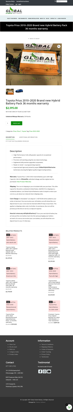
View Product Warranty (24, 181)
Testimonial (45, 357)
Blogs (47, 18)
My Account (13, 347)
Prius (14, 131)
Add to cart (16, 123)
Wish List (12, 349)
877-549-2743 (11, 366)
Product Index (13, 354)
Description (10, 137)
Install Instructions (23, 1)
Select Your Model (12, 18)
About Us (42, 18)
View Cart (12, 344)
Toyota (24, 131)
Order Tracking (46, 352)
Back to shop (34, 38)
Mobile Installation (33, 18)
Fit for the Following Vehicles (17, 141)
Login (19, 4)
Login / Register (61, 18)
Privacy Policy (45, 354)
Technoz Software (40, 402)
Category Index (14, 352)
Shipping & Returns (47, 347)
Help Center (10, 4)
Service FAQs (10, 1)
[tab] (10, 137)
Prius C (19, 131)
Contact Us (53, 18)
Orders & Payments (47, 349)
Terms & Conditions (47, 344)
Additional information (28, 137)
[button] (58, 46)
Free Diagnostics (22, 18)
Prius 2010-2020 (34, 131)
